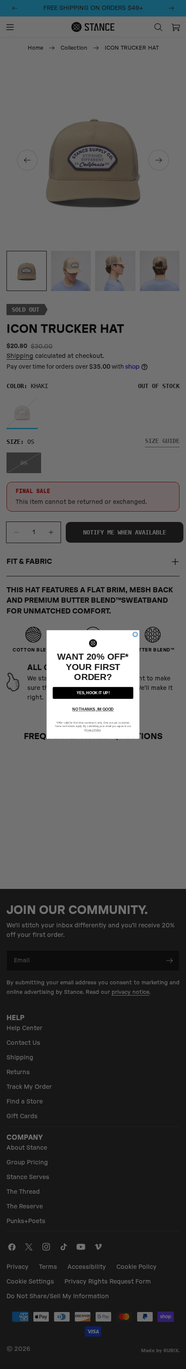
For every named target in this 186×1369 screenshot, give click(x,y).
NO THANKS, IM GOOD (93, 709)
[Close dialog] (135, 634)
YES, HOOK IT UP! (93, 693)
